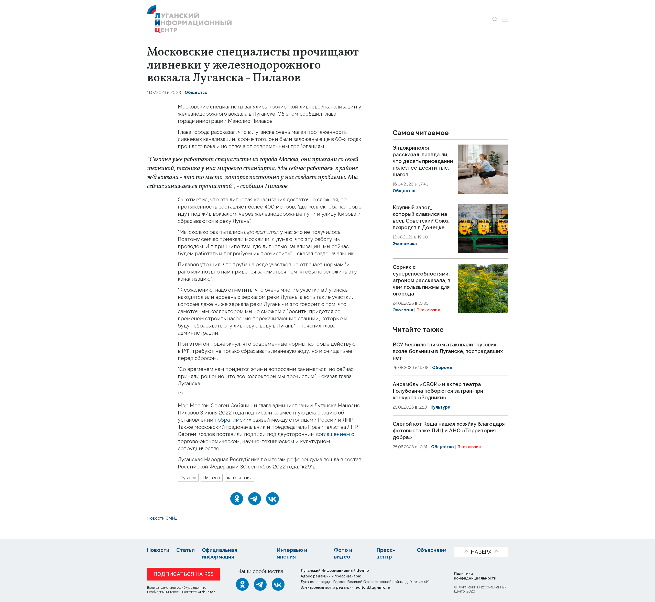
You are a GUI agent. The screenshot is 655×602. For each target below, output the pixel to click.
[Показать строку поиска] (494, 19)
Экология (403, 310)
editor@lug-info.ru (372, 587)
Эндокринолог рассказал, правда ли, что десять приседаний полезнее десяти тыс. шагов (423, 161)
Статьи (185, 550)
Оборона (442, 367)
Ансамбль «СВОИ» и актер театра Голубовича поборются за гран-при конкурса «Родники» (438, 391)
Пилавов (211, 477)
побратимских (233, 420)
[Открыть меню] (504, 19)
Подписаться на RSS (184, 574)
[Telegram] (254, 498)
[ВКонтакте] (272, 498)
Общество (196, 92)
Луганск (188, 477)
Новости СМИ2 (162, 518)
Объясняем (431, 550)
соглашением (333, 434)
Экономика (405, 243)
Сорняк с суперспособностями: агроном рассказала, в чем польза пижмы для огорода (421, 280)
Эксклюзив (428, 310)
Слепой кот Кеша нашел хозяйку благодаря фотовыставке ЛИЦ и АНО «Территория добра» (449, 430)
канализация (239, 477)
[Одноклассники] (236, 498)
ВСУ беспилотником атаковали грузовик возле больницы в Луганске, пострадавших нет (448, 351)
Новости (158, 550)
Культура (440, 407)
